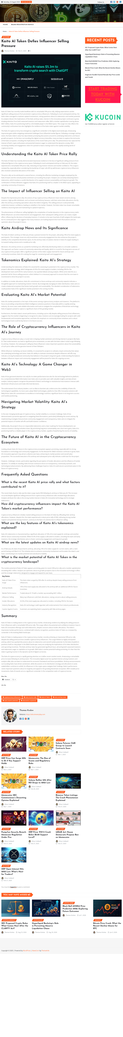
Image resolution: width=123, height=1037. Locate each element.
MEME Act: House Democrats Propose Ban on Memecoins (67, 834)
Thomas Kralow (9, 51)
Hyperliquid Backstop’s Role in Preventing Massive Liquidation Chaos (45, 926)
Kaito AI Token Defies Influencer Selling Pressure (24, 31)
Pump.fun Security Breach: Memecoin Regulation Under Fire (13, 834)
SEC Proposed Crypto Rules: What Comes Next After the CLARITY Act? (14, 926)
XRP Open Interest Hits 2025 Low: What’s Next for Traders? (12, 871)
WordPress (27, 951)
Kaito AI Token (45, 697)
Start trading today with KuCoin (102, 94)
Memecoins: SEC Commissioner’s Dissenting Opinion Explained (13, 797)
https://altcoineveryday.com (35, 714)
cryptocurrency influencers (12, 697)
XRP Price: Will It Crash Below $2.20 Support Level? (40, 834)
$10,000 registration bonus (22, 24)
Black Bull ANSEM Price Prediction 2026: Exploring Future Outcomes (75, 908)
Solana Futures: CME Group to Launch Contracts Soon (66, 745)
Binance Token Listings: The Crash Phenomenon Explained (67, 797)
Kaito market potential (11, 700)
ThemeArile (45, 951)
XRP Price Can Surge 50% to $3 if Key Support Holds (13, 760)
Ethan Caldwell (9, 767)
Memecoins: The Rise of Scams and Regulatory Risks (40, 760)
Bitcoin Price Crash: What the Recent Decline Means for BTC (107, 926)
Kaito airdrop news (60, 697)
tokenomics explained (29, 700)
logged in (13, 887)
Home (5, 24)
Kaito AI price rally (30, 697)
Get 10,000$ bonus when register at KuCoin (99, 124)
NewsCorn (35, 951)
